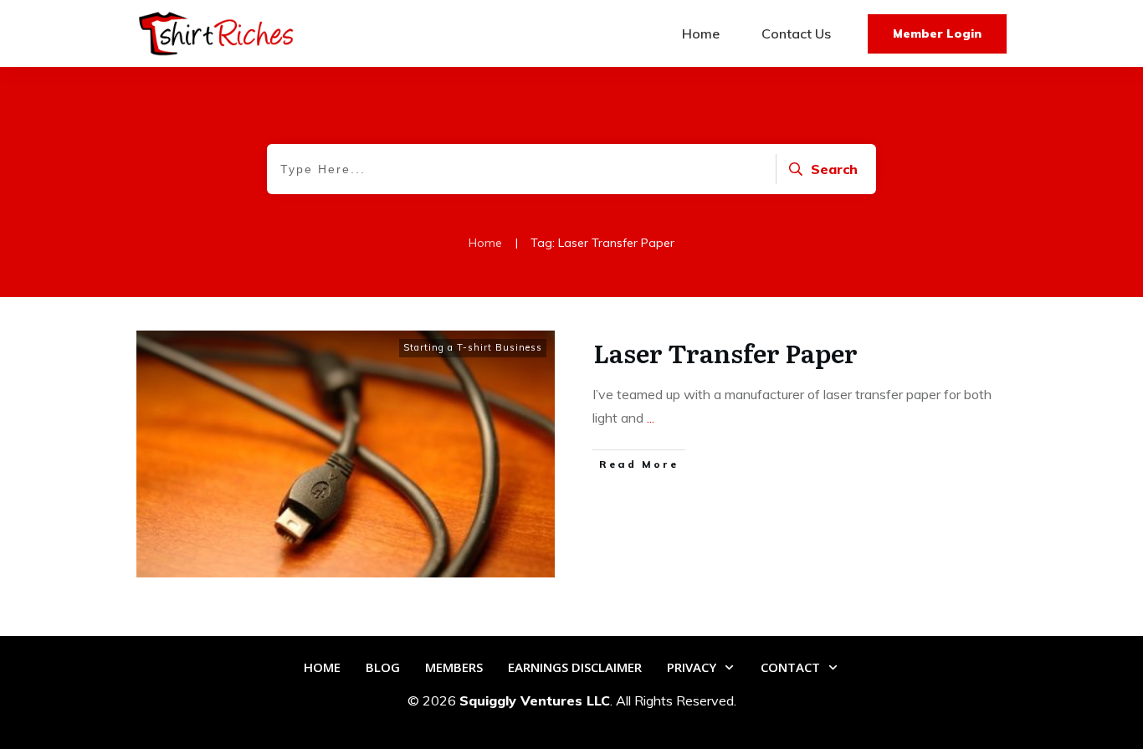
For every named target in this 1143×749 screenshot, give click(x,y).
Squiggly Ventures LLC (534, 700)
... (650, 417)
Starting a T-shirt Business (472, 347)
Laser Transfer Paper (725, 352)
